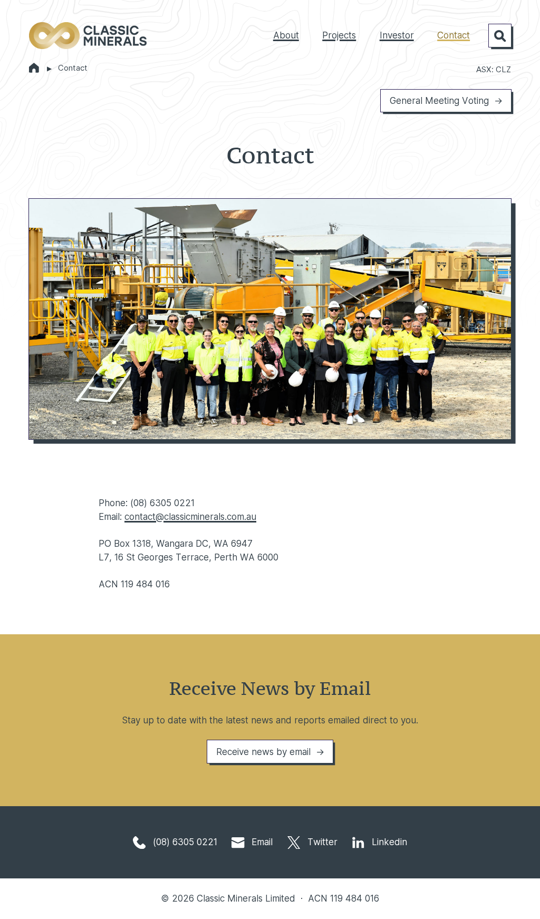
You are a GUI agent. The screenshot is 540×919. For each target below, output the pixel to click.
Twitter (321, 841)
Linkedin (388, 841)
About (286, 35)
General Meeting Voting (439, 100)
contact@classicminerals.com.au (190, 516)
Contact (453, 35)
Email (261, 841)
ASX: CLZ (493, 69)
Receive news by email (263, 751)
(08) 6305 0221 (183, 841)
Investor (397, 35)
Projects (339, 35)
